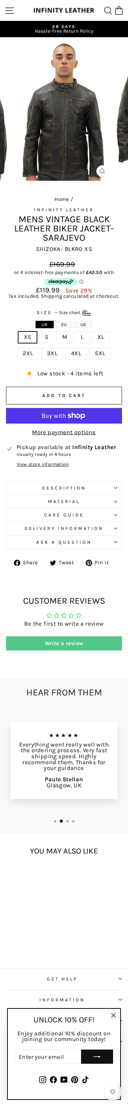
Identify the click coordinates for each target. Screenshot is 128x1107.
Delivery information (64, 528)
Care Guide (64, 515)
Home (61, 199)
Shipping (51, 296)
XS (28, 337)
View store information (43, 464)
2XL (28, 353)
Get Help (62, 979)
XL (101, 337)
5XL (100, 353)
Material (64, 501)
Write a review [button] (64, 643)
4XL (76, 353)
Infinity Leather (64, 209)
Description (64, 488)
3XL (52, 353)
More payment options (64, 433)
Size (59, 312)
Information (62, 999)
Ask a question (64, 542)
